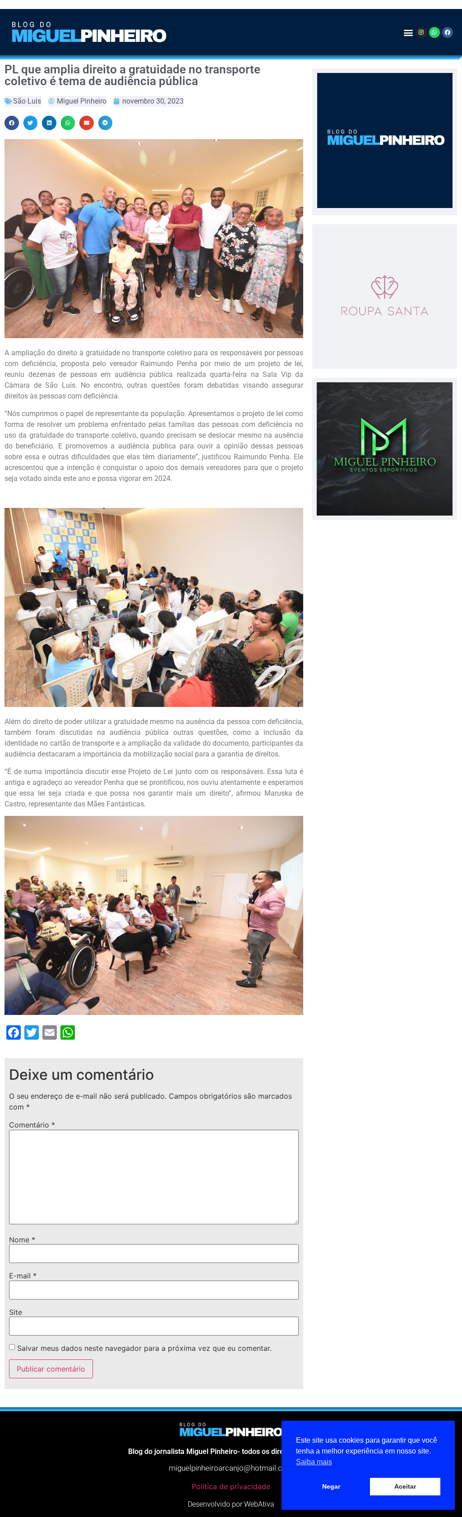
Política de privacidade (231, 1486)
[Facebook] (447, 32)
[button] (408, 32)
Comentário (32, 1124)
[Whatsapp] (434, 32)
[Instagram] (421, 32)
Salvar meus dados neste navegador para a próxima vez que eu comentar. (144, 1348)
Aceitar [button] (405, 1486)
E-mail (23, 1275)
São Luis (27, 101)
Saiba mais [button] (314, 1462)
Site (15, 1312)
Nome (22, 1239)
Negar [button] (331, 1486)
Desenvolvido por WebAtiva (231, 1504)
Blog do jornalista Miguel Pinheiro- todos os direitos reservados (231, 1451)
